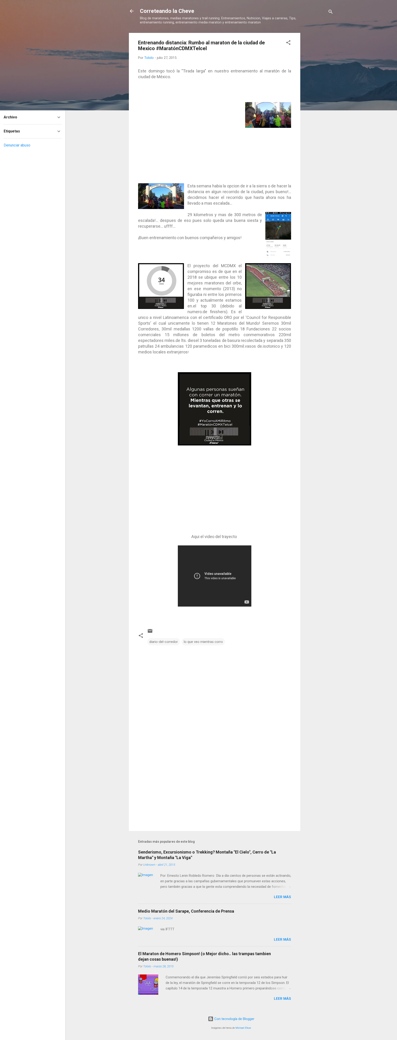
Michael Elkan (243, 1027)
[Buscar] (330, 13)
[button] (288, 43)
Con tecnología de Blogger (233, 1019)
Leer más (282, 897)
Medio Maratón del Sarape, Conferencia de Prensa (186, 911)
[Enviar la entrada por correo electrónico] (150, 632)
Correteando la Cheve (167, 11)
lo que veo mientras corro (203, 642)
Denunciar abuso (17, 145)
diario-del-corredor (163, 642)
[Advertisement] (318, 102)
